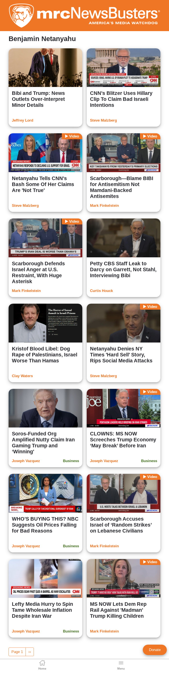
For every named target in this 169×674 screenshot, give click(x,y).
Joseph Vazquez (26, 461)
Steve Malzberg (103, 120)
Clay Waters (22, 376)
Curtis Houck (101, 291)
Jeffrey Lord (22, 120)
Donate (155, 650)
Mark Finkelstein (104, 205)
